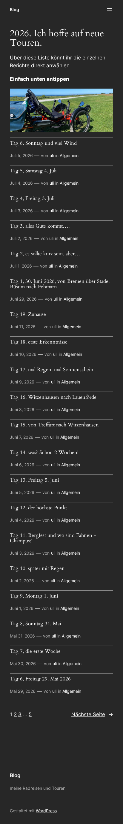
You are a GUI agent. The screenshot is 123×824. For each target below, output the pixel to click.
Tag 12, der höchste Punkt (38, 507)
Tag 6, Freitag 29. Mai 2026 (40, 679)
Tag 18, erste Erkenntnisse (38, 342)
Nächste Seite (92, 714)
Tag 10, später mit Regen (37, 568)
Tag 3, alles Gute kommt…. (40, 226)
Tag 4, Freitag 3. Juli (32, 198)
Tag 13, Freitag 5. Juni (34, 480)
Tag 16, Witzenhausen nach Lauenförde (53, 397)
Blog (14, 9)
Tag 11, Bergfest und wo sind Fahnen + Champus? (53, 538)
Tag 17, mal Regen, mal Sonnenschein (51, 369)
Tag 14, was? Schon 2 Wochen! (44, 452)
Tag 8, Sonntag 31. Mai (35, 623)
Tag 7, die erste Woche (35, 651)
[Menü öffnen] (109, 9)
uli (52, 155)
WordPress (46, 810)
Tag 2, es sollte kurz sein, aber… (45, 253)
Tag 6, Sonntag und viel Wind (43, 143)
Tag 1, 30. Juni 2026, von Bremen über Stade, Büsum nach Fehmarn (60, 284)
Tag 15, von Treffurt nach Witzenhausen (54, 425)
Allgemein (69, 155)
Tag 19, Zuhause (28, 314)
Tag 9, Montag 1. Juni (34, 596)
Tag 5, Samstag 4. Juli (33, 171)
